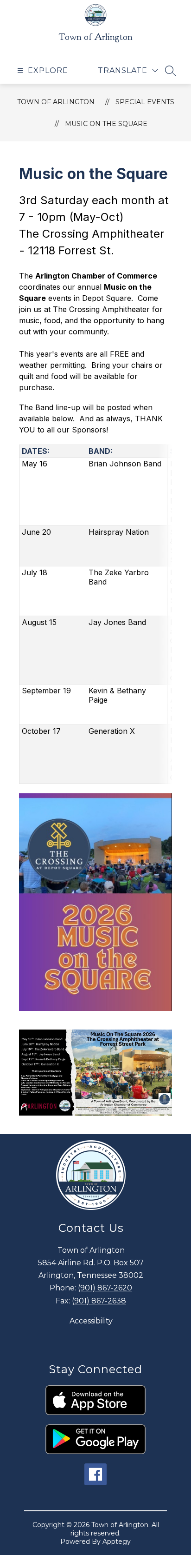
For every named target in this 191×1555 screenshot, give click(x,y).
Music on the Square (106, 124)
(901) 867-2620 (105, 1287)
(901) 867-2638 (99, 1300)
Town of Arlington (56, 102)
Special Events (144, 102)
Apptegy (116, 1541)
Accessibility (91, 1320)
